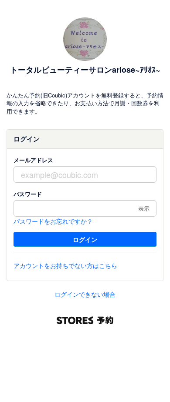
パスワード (28, 194)
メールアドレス (33, 160)
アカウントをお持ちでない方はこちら (65, 265)
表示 (144, 208)
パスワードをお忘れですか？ (53, 221)
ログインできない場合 (85, 294)
